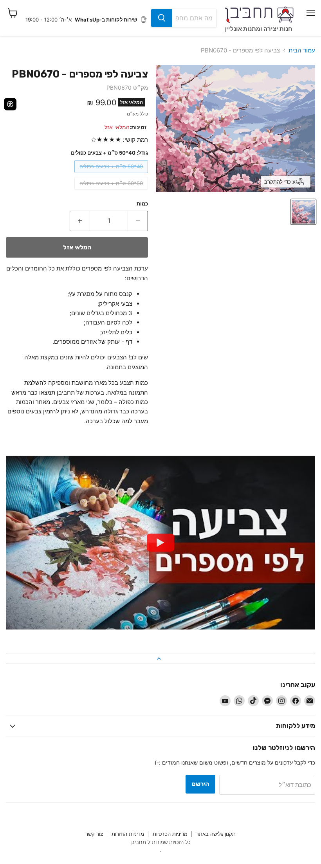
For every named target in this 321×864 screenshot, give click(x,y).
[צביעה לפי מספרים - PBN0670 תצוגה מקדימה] (303, 211)
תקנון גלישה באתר (216, 834)
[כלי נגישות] (10, 104)
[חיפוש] (161, 18)
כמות (142, 204)
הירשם (200, 784)
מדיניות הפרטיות (170, 834)
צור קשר (94, 834)
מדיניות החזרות (128, 834)
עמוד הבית (302, 50)
